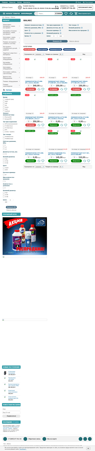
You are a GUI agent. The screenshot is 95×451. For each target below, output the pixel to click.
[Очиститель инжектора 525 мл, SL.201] (4, 398)
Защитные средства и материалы (10, 53)
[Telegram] (85, 439)
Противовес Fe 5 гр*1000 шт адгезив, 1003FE (11, 427)
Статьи (19, 2)
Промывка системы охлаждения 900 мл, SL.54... (13, 380)
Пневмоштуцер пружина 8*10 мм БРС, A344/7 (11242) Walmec (34, 118)
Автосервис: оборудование (7, 68)
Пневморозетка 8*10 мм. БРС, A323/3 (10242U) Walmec (80, 118)
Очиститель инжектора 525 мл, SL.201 (13, 398)
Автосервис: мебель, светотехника (10, 72)
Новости (12, 2)
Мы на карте (52, 439)
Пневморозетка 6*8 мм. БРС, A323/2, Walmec (33, 82)
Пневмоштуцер (69, 49)
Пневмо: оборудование (10, 81)
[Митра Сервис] (9, 7)
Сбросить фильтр (11, 210)
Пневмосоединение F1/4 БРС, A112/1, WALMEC (57, 153)
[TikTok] (90, 439)
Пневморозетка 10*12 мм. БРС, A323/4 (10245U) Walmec (34, 154)
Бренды (9, 90)
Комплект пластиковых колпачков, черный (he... (12, 393)
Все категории (29, 49)
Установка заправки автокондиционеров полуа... (14, 374)
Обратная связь (34, 439)
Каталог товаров (13, 13)
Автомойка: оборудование (7, 63)
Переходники (42, 49)
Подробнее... (23, 449)
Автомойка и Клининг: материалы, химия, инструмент (10, 32)
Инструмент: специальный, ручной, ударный (10, 48)
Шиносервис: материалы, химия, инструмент (9, 26)
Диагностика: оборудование (7, 77)
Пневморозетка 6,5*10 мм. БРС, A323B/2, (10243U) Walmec (57, 118)
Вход (79, 2)
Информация (26, 13)
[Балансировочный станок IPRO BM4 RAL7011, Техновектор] (4, 385)
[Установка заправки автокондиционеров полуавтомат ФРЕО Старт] (4, 373)
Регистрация (89, 2)
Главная (5, 2)
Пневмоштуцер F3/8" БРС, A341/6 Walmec (80, 153)
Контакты (26, 2)
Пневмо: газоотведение (7, 85)
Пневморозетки (55, 49)
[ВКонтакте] (80, 439)
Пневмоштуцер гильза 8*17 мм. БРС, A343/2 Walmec (79, 83)
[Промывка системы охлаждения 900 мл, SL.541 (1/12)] (4, 379)
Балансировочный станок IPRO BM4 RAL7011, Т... (13, 385)
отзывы (15, 422)
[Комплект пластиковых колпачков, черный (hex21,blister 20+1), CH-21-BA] (4, 392)
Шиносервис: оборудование (7, 58)
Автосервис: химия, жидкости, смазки (9, 38)
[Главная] (3, 17)
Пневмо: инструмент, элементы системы (9, 42)
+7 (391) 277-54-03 (67, 8)
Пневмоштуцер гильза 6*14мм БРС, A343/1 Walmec (57, 82)
